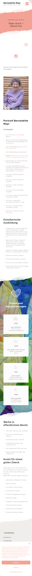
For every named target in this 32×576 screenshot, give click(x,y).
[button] (29, 544)
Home (9, 19)
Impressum (8, 537)
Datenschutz (8, 541)
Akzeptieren (16, 562)
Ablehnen (16, 567)
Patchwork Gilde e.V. (19, 155)
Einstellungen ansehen (16, 572)
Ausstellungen (10, 143)
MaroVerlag (9, 212)
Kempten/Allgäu (20, 135)
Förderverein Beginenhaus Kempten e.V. (17, 157)
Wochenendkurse (19, 171)
